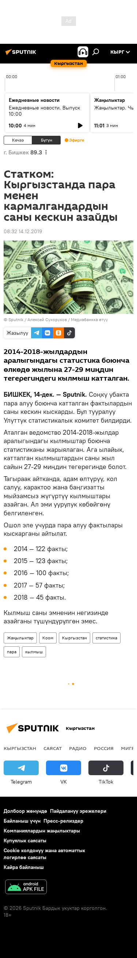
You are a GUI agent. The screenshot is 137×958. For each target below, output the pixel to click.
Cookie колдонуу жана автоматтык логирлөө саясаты (44, 854)
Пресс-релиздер (63, 820)
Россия (104, 748)
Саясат (52, 748)
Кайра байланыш (24, 867)
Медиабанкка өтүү (89, 319)
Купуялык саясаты (25, 840)
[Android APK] (26, 888)
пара (11, 651)
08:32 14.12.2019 (23, 231)
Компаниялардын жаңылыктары (42, 830)
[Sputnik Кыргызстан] (22, 54)
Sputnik (15, 319)
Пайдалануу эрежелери (78, 811)
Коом (47, 637)
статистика (106, 637)
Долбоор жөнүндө (25, 811)
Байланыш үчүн (22, 820)
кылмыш (34, 651)
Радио (78, 748)
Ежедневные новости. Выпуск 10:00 (44, 110)
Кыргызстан (74, 637)
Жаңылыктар (20, 637)
